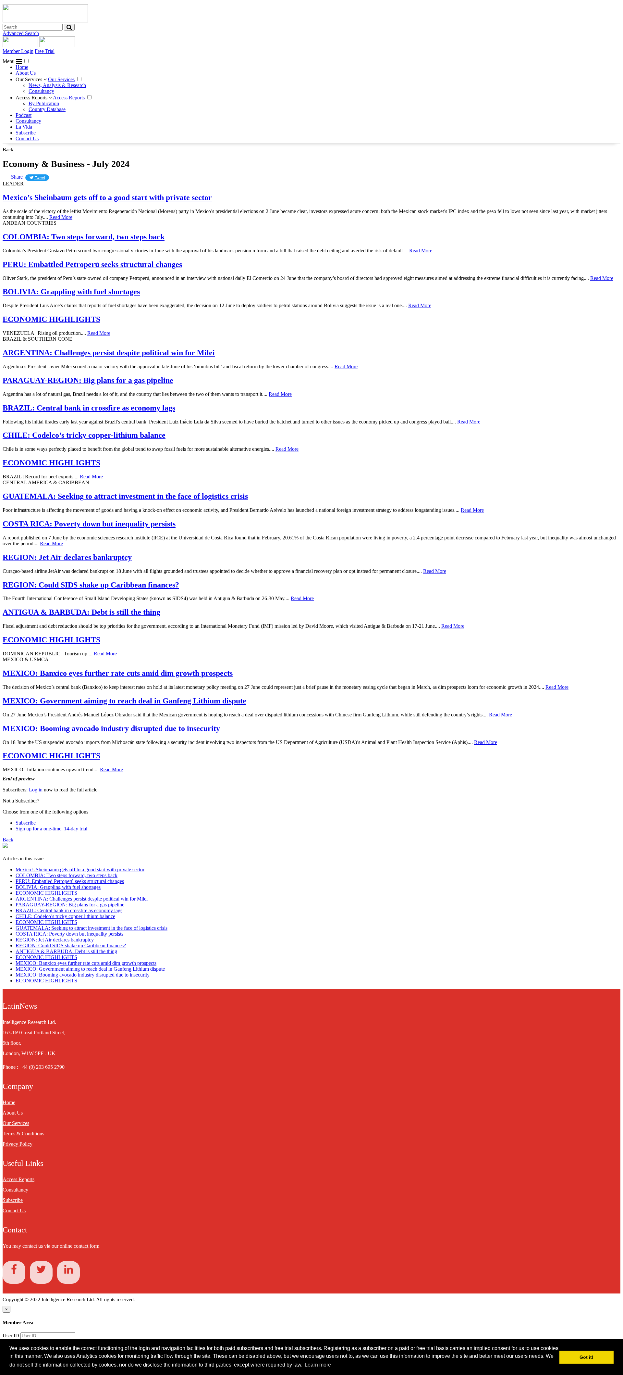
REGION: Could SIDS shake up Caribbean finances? (91, 585)
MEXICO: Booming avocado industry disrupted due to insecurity (111, 728)
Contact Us (27, 138)
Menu (9, 61)
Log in (36, 789)
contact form (86, 1246)
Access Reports (32, 97)
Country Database (47, 109)
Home (22, 67)
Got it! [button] (586, 1357)
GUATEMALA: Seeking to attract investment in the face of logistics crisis (125, 496)
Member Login (18, 51)
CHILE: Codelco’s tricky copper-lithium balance (84, 435)
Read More (60, 217)
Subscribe (26, 132)
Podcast (23, 115)
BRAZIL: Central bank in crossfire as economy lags (89, 408)
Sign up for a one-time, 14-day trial (51, 828)
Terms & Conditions (23, 1133)
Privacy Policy (17, 1144)
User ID (11, 1335)
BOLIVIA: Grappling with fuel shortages (71, 291)
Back (8, 149)
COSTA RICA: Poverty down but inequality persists (89, 524)
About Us (26, 73)
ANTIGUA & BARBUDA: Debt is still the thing (81, 612)
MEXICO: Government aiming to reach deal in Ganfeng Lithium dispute (124, 701)
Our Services (29, 79)
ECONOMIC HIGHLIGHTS (51, 319)
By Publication (44, 103)
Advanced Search (21, 33)
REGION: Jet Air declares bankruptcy (67, 557)
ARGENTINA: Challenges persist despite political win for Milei (109, 352)
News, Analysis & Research (57, 85)
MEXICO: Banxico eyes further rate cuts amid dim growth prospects (118, 673)
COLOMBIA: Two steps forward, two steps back (84, 237)
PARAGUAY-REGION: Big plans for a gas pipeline (88, 380)
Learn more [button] (318, 1365)
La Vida (24, 127)
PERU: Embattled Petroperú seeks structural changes (92, 264)
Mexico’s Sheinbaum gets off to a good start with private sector (107, 197)
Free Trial (45, 51)
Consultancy (41, 91)
